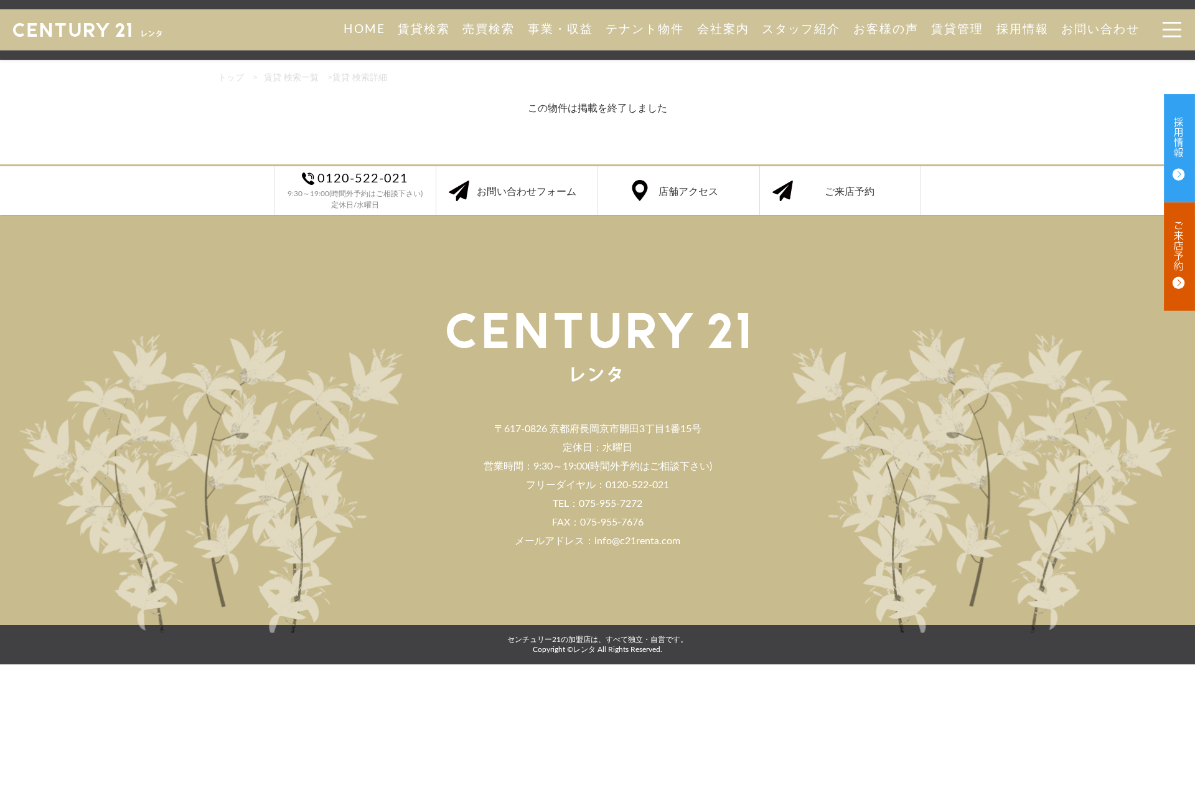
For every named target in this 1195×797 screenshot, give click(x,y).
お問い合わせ (1100, 29)
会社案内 (723, 29)
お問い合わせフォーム (526, 192)
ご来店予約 (849, 192)
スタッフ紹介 (801, 29)
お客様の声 (886, 29)
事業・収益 (560, 29)
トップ (231, 77)
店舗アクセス (688, 192)
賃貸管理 (957, 29)
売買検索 (488, 29)
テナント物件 (645, 29)
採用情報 (1022, 29)
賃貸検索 (424, 29)
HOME (364, 29)
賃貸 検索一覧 (291, 77)
